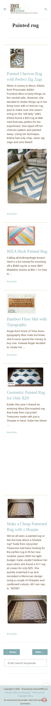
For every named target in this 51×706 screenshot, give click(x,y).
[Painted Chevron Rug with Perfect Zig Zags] (17, 58)
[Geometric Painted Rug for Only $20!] (17, 377)
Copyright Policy (25, 696)
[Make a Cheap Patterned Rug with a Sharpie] (17, 508)
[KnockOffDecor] (25, 9)
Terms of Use (38, 692)
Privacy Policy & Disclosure (18, 692)
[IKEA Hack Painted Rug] (17, 236)
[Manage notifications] (44, 700)
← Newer (11, 652)
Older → (40, 652)
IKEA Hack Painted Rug (27, 251)
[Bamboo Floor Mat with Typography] (17, 303)
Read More (12, 214)
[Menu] (5, 9)
